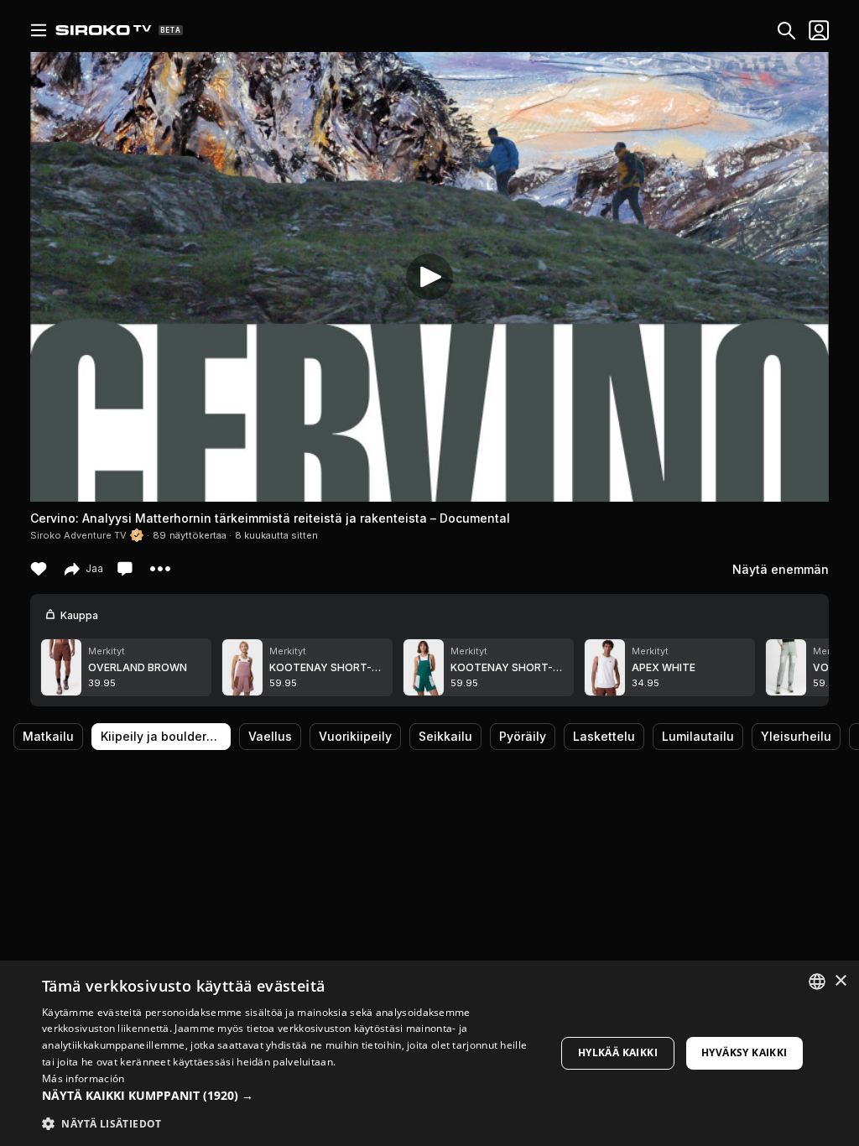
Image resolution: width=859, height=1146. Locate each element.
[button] (291, 1095)
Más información (83, 1078)
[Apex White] (605, 667)
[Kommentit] (127, 568)
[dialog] (429, 1053)
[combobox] (817, 981)
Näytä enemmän (780, 569)
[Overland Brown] (61, 667)
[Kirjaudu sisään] (815, 30)
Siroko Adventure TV (78, 535)
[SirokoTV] (104, 30)
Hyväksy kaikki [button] (744, 1052)
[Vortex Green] (786, 667)
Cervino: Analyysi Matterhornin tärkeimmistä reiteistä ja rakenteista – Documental (270, 518)
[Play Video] (429, 277)
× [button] (840, 981)
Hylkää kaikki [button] (618, 1052)
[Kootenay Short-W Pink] (242, 667)
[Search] (783, 30)
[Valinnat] (38, 30)
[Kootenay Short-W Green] (423, 667)
